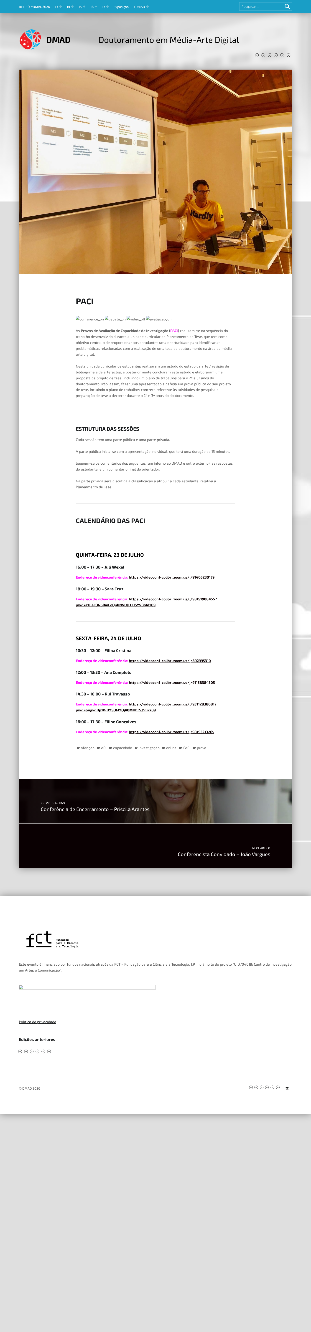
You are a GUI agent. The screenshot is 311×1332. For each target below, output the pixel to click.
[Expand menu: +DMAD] (147, 6)
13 (56, 7)
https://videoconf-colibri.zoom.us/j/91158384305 (172, 682)
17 (103, 7)
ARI (104, 747)
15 (80, 7)
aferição (87, 747)
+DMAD (139, 7)
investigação (149, 747)
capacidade (122, 747)
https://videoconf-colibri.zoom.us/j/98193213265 (171, 732)
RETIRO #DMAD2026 (34, 7)
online (171, 747)
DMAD (58, 39)
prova (201, 747)
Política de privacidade (37, 1022)
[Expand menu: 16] (96, 6)
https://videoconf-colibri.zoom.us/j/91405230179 (171, 577)
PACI (186, 747)
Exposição (121, 7)
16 (92, 7)
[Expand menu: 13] (60, 6)
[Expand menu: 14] (72, 6)
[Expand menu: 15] (84, 6)
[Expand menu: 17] (107, 6)
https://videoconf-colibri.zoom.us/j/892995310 (170, 660)
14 (68, 7)
